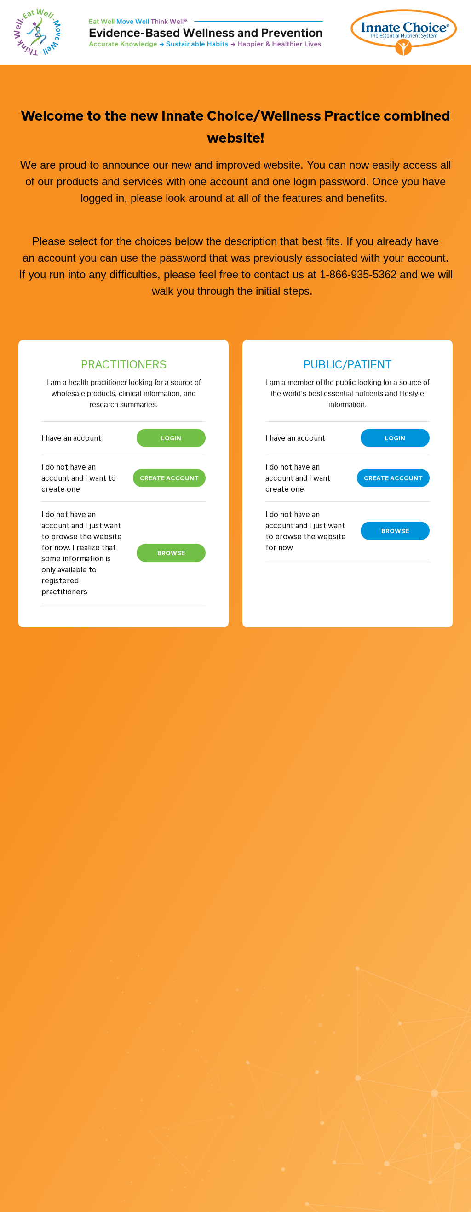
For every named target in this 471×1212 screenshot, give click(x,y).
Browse (171, 552)
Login (171, 437)
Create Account (169, 477)
